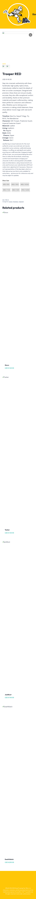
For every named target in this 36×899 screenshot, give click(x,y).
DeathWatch (9, 859)
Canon (10, 201)
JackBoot (8, 695)
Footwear (15, 201)
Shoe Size (5, 181)
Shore (7, 365)
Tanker (7, 530)
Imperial (21, 201)
